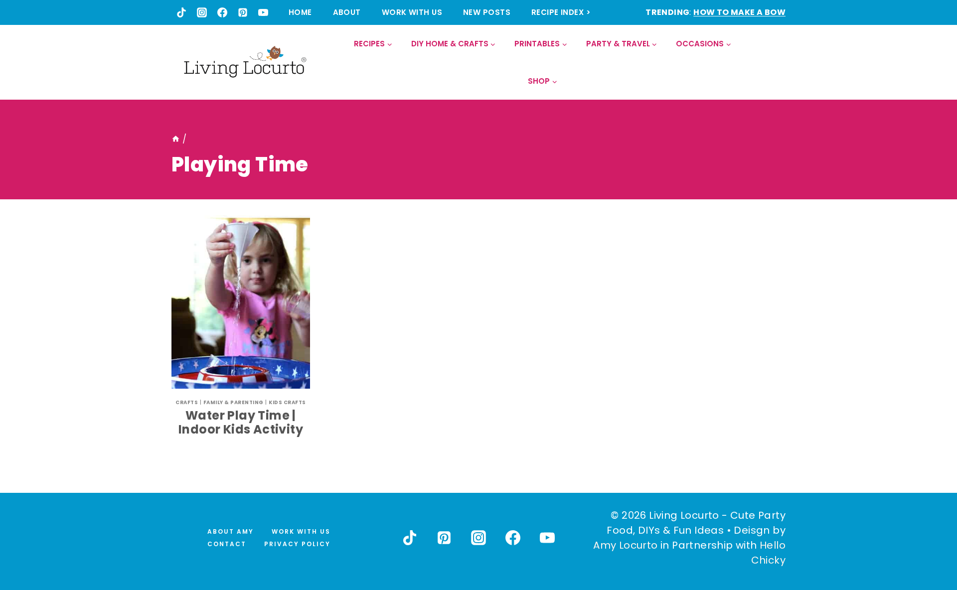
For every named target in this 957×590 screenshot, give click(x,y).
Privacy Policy (297, 544)
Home (300, 12)
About (347, 12)
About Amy (230, 531)
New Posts (486, 12)
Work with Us (412, 12)
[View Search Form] (777, 62)
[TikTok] (181, 12)
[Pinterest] (243, 12)
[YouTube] (263, 12)
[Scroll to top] (927, 545)
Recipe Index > (561, 12)
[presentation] (240, 302)
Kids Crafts (287, 402)
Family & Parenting (233, 402)
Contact (226, 544)
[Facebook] (222, 12)
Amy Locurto (625, 545)
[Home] (175, 139)
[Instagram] (202, 12)
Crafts (186, 402)
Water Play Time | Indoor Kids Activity (240, 422)
